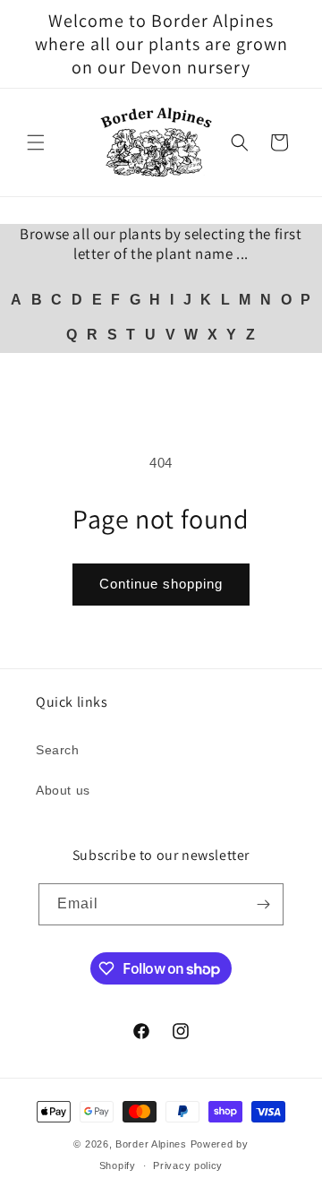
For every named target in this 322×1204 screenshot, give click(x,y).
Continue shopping (161, 583)
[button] (35, 142)
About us (63, 790)
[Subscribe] (263, 904)
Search (58, 750)
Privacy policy (188, 1165)
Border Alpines (151, 1144)
